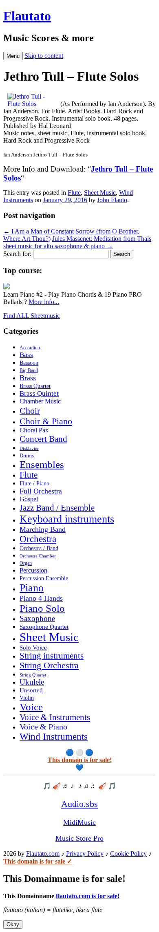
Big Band (29, 370)
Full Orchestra (41, 491)
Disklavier (29, 448)
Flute (74, 192)
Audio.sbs (79, 804)
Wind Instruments (54, 736)
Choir (30, 410)
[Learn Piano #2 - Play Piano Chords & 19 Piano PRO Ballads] (6, 287)
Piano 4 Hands (41, 598)
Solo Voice (33, 647)
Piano (32, 588)
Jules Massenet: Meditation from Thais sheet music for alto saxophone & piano (77, 242)
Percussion (33, 570)
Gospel (29, 499)
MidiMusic (79, 822)
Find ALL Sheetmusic (31, 315)
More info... (44, 301)
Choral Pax (34, 430)
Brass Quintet (39, 393)
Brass (28, 378)
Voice (31, 706)
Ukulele (32, 682)
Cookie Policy (128, 853)
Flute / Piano (34, 483)
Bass (26, 355)
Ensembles (42, 464)
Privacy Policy (85, 853)
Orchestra (38, 539)
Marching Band (43, 529)
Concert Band (43, 439)
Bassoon (29, 362)
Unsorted (31, 690)
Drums (27, 455)
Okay (13, 924)
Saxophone (37, 618)
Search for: (17, 253)
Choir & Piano (46, 421)
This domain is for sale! (80, 759)
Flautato (27, 16)
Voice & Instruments (55, 717)
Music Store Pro (79, 838)
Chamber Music (40, 401)
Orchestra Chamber (38, 555)
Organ (26, 563)
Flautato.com (43, 853)
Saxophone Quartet (44, 627)
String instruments (52, 655)
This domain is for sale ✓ (37, 861)
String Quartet (33, 675)
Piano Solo (42, 608)
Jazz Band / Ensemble (57, 508)
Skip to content (43, 55)
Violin (27, 698)
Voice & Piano (43, 726)
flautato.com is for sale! (87, 895)
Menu (13, 56)
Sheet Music (100, 192)
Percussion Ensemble (44, 578)
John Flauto (112, 199)
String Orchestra (49, 665)
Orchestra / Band (39, 548)
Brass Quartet (35, 386)
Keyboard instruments (67, 519)
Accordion (30, 347)
